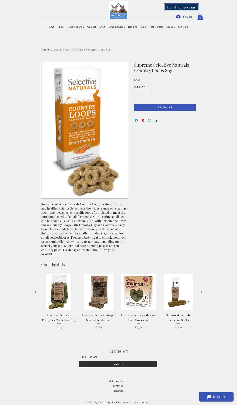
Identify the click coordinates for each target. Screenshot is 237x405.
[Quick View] (59, 292)
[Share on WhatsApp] (149, 120)
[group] (118, 304)
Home (45, 49)
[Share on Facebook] (136, 120)
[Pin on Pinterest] (143, 120)
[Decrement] (137, 93)
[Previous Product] (35, 292)
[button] (200, 16)
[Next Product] (201, 292)
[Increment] (147, 93)
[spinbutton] (142, 93)
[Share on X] (156, 120)
